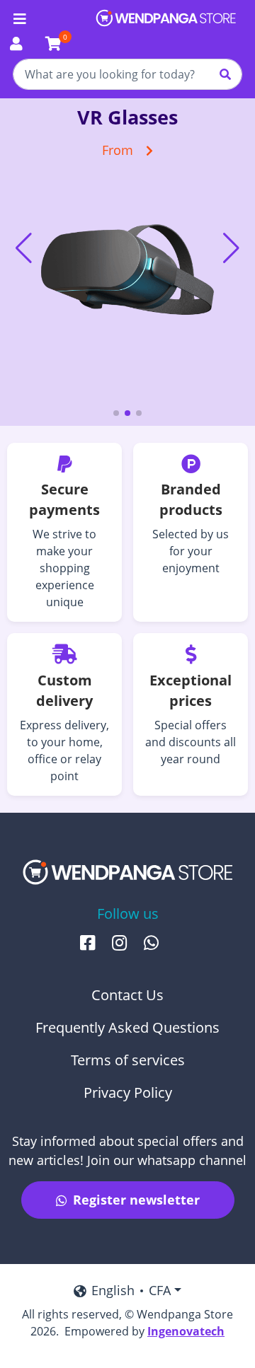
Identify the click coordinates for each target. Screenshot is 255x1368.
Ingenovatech (186, 1331)
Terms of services (128, 1060)
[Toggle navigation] (20, 19)
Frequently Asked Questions (127, 1027)
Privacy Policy (128, 1092)
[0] (53, 44)
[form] (127, 74)
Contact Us (127, 994)
